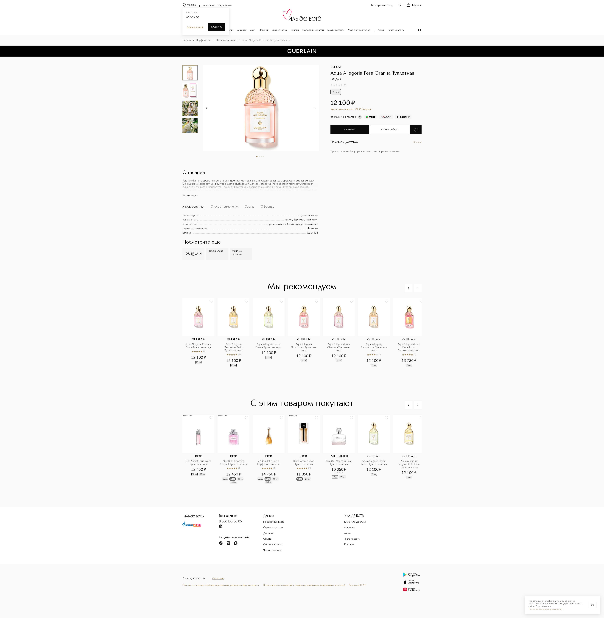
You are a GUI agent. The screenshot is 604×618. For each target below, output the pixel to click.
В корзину (349, 130)
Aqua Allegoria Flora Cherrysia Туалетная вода (339, 347)
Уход (252, 30)
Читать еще (189, 196)
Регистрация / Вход (382, 5)
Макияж (241, 30)
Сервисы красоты (273, 527)
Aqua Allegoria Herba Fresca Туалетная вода (269, 346)
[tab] (193, 207)
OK (592, 605)
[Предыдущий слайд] (408, 288)
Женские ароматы (227, 40)
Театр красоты (396, 30)
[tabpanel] (250, 224)
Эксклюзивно (279, 30)
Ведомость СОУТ (357, 585)
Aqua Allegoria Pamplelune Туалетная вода (374, 347)
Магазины (208, 5)
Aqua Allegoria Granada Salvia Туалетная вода (198, 346)
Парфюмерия (204, 40)
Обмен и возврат (273, 544)
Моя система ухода (359, 30)
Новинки (263, 30)
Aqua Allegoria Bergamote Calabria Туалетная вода (409, 464)
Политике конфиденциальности (545, 609)
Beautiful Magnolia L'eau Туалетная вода (339, 462)
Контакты (349, 544)
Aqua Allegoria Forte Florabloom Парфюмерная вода (409, 347)
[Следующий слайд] (207, 108)
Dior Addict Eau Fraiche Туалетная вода (199, 462)
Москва (191, 5)
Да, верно (216, 27)
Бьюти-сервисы (335, 30)
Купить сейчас (389, 130)
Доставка (268, 533)
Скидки (295, 30)
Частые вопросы (272, 550)
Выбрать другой (195, 27)
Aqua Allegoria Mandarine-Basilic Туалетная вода (234, 347)
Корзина (417, 5)
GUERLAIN (336, 67)
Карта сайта (218, 578)
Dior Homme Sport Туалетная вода (304, 462)
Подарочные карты (313, 30)
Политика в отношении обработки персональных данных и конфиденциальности (220, 585)
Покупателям (224, 5)
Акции (381, 30)
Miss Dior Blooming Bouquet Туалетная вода (233, 462)
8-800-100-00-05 (230, 521)
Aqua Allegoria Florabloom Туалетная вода (304, 347)
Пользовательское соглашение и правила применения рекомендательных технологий (304, 585)
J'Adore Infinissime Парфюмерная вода (268, 462)
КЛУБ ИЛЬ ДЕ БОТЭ (355, 522)
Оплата (267, 539)
